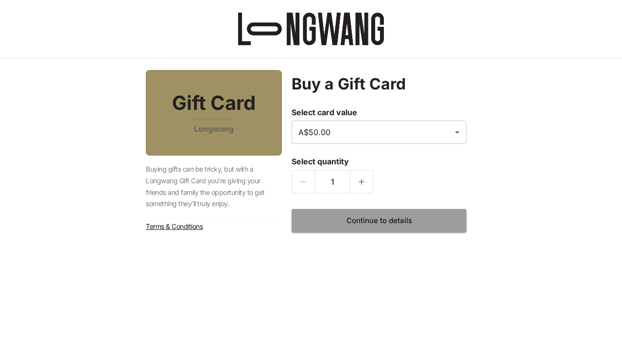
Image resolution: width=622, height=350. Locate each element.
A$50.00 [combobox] (314, 132)
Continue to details (379, 220)
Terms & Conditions (174, 226)
